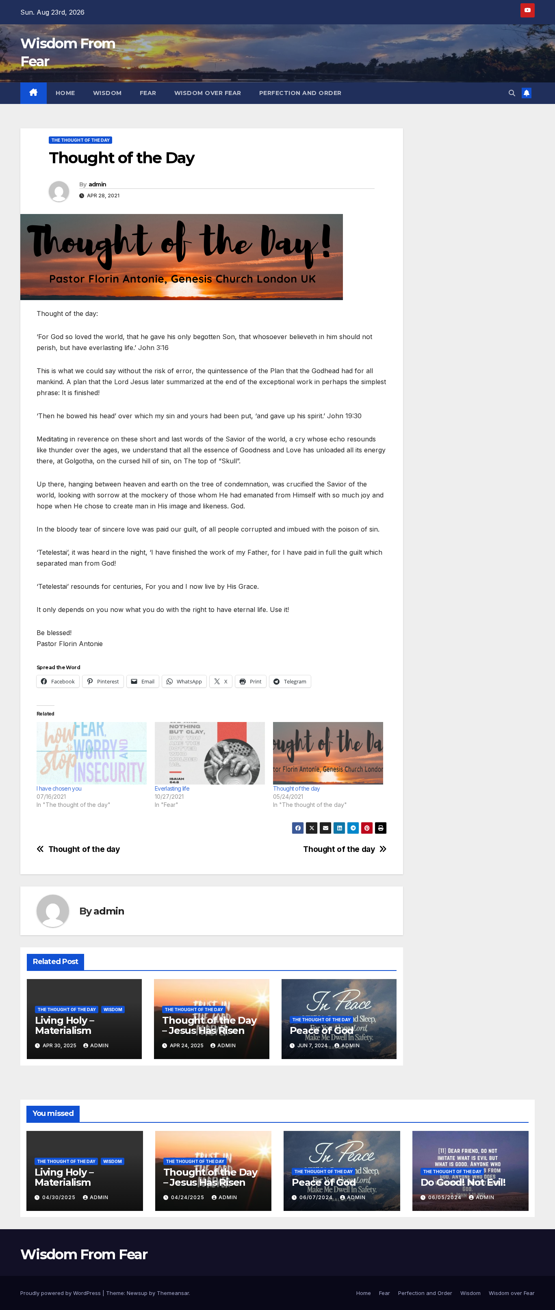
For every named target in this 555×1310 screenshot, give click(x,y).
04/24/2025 (188, 1197)
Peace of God (322, 1030)
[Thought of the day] (328, 753)
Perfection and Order (300, 93)
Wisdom (107, 93)
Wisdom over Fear (207, 93)
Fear (148, 93)
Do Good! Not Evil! (463, 1182)
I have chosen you (59, 788)
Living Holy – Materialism (64, 1025)
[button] (512, 93)
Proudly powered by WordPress (61, 1293)
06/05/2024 (445, 1197)
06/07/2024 (316, 1197)
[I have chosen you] (92, 753)
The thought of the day (80, 140)
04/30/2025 (59, 1197)
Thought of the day (296, 788)
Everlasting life (172, 788)
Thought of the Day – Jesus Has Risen (209, 1025)
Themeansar (173, 1293)
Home (65, 93)
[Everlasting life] (210, 753)
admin (97, 184)
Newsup (137, 1293)
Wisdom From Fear (83, 1254)
